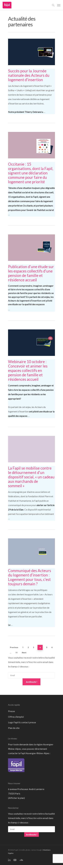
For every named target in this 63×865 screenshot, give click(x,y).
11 (17, 652)
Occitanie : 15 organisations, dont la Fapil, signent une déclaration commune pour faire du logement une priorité (30, 173)
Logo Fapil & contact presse (22, 722)
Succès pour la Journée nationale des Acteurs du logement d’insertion (28, 75)
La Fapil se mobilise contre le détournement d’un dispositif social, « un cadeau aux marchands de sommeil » (31, 477)
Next (24, 652)
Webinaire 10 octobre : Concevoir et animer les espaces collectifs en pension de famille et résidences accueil (27, 370)
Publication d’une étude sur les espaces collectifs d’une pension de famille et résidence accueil (31, 273)
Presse (11, 711)
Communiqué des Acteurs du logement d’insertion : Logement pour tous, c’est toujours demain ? (29, 577)
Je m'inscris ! (31, 682)
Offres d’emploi (16, 716)
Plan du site (13, 727)
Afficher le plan (16, 797)
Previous (14, 647)
